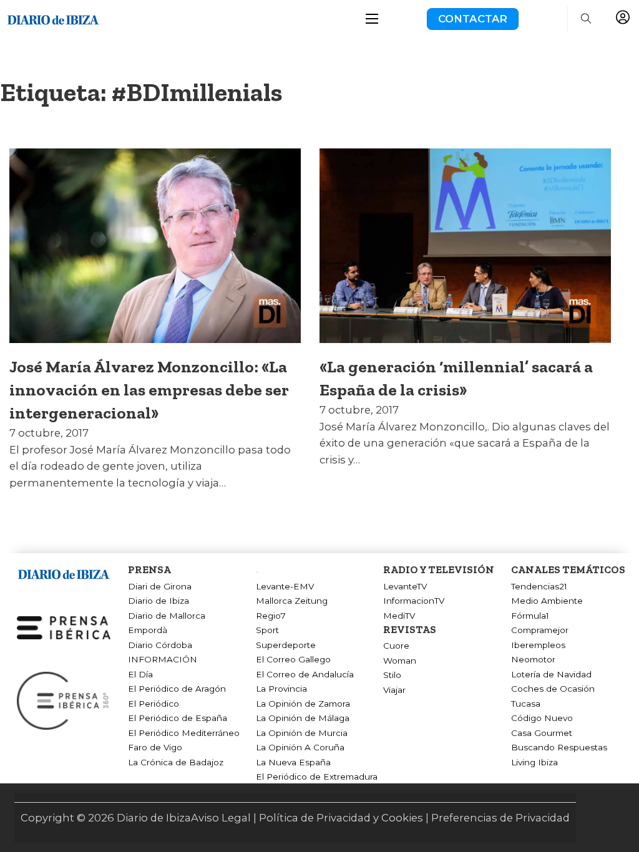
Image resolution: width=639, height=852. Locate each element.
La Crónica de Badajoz (175, 762)
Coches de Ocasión (553, 688)
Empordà (147, 629)
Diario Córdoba (160, 644)
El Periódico (153, 703)
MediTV (399, 615)
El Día (140, 674)
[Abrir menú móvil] (372, 19)
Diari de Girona (160, 586)
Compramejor (539, 629)
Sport (267, 629)
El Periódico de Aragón (177, 688)
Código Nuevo (542, 717)
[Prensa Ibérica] (63, 627)
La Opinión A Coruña (300, 747)
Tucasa (525, 703)
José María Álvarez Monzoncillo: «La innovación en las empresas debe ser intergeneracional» (149, 390)
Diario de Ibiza (158, 600)
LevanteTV (405, 586)
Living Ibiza (534, 762)
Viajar (394, 689)
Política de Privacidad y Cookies (341, 817)
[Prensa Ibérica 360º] (63, 700)
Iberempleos (538, 644)
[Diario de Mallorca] (63, 572)
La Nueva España (293, 762)
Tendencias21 (539, 586)
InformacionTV (413, 600)
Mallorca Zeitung (292, 600)
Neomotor (533, 659)
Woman (399, 660)
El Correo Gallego (293, 659)
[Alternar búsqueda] (586, 18)
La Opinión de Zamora (303, 703)
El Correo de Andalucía (305, 674)
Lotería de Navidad (551, 674)
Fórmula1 (530, 615)
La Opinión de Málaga (302, 717)
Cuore (396, 645)
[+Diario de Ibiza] (53, 18)
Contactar (473, 18)
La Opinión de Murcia (302, 732)
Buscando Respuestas (559, 747)
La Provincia (281, 688)
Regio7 (271, 615)
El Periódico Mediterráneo (184, 732)
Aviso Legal (221, 817)
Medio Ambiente (547, 600)
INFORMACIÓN (162, 659)
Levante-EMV (285, 586)
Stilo (392, 674)
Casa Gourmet (541, 732)
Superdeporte (286, 644)
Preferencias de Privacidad (500, 817)
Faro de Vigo (155, 747)
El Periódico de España (177, 717)
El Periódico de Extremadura (317, 776)
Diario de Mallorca (166, 615)
